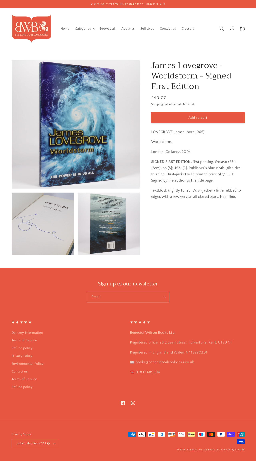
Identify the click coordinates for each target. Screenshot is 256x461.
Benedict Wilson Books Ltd (203, 449)
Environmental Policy (28, 364)
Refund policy (22, 348)
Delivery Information (27, 332)
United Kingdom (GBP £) (33, 443)
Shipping (157, 104)
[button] (84, 28)
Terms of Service (24, 340)
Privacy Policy (22, 356)
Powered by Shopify (232, 449)
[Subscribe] (164, 297)
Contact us (20, 371)
